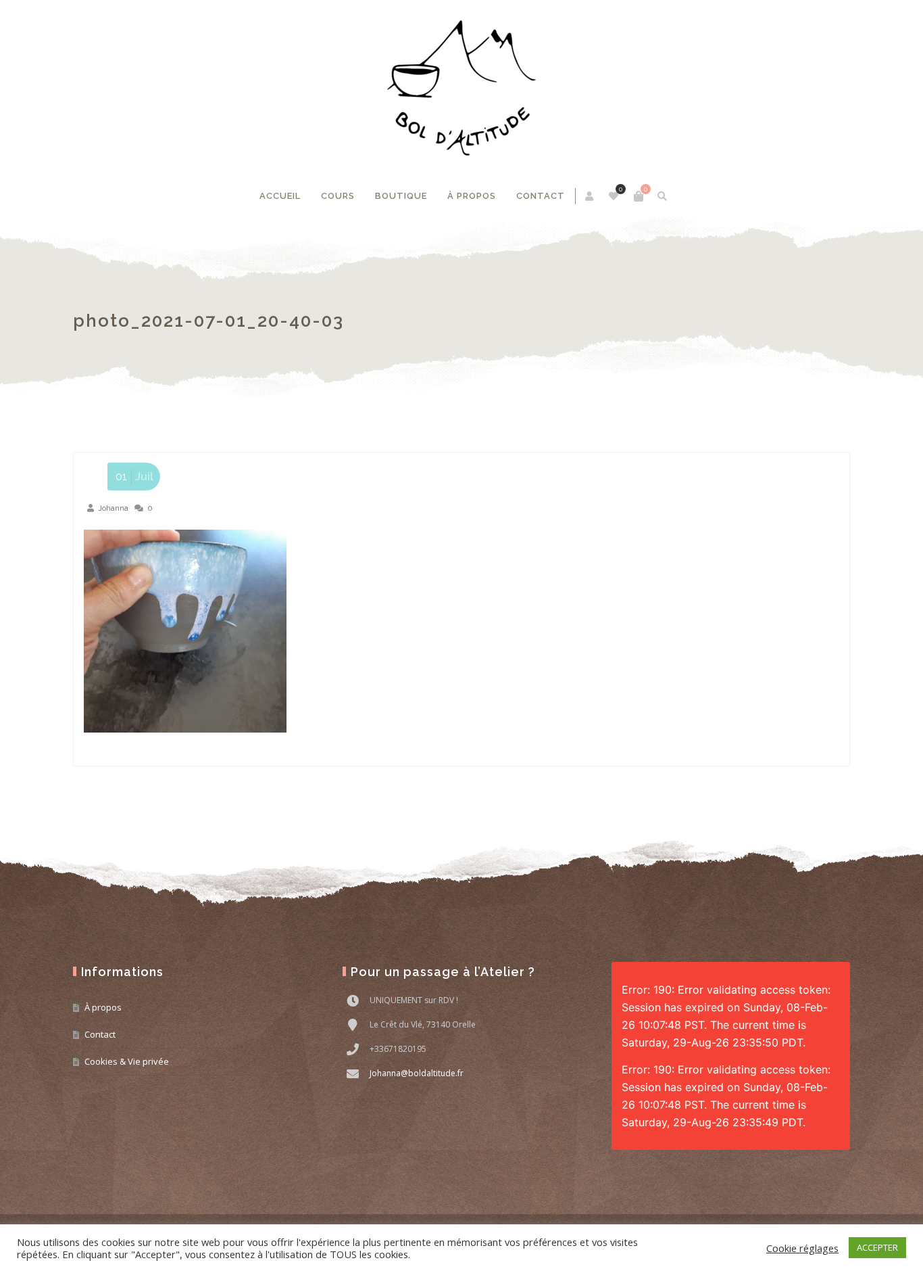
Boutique (401, 196)
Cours (338, 196)
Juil (134, 476)
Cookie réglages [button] (802, 1248)
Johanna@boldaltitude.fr (417, 1073)
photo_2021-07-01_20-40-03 (208, 320)
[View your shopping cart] (638, 196)
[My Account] (590, 196)
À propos (471, 196)
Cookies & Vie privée (126, 1061)
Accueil (280, 196)
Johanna (113, 508)
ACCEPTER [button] (877, 1247)
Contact (540, 196)
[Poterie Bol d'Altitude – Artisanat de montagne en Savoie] (461, 88)
